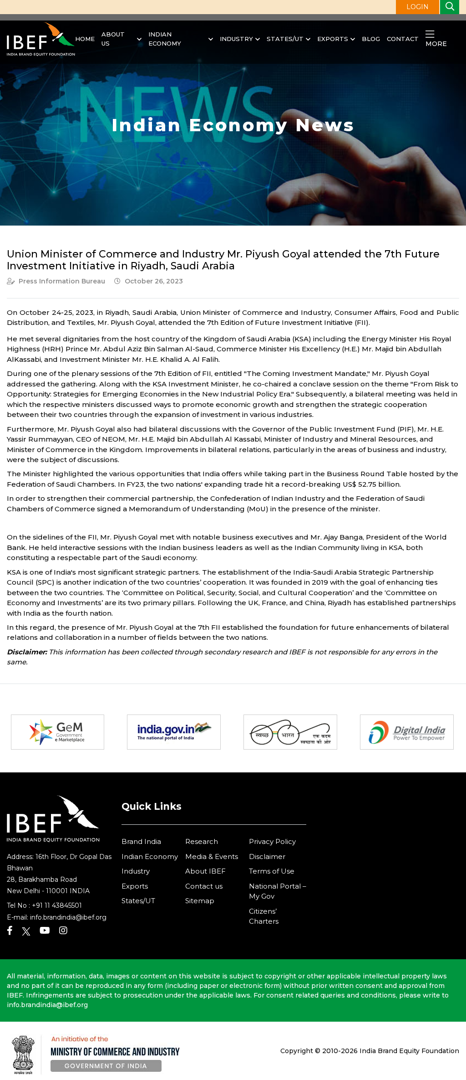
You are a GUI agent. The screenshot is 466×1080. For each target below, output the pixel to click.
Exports (332, 38)
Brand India (141, 841)
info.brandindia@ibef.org (68, 917)
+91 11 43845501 (57, 905)
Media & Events (211, 856)
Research (201, 841)
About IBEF (205, 871)
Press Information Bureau (62, 281)
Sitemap (199, 900)
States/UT (285, 38)
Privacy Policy (272, 841)
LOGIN (417, 7)
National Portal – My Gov (277, 891)
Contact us (204, 886)
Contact (403, 38)
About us (113, 39)
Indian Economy (164, 39)
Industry (236, 38)
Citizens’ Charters (264, 916)
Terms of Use (271, 871)
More (436, 44)
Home (85, 38)
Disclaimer (267, 856)
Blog (371, 38)
